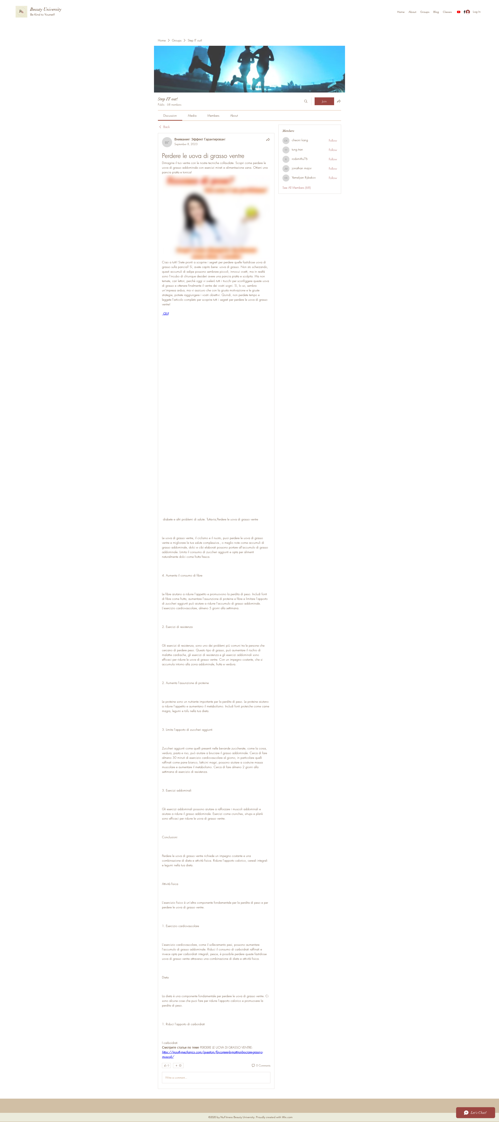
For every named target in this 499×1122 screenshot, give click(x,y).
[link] (170, 115)
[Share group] (338, 101)
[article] (216, 611)
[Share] (268, 139)
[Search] (305, 101)
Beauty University (46, 9)
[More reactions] (178, 1065)
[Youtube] (459, 12)
